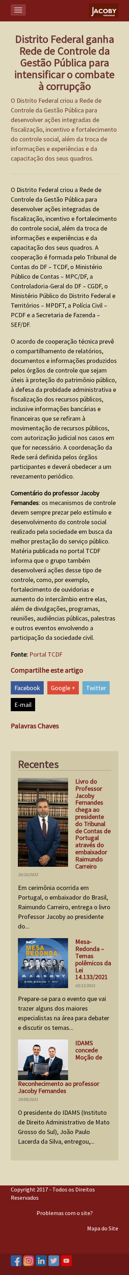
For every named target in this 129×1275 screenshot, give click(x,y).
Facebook (27, 688)
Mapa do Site (102, 1228)
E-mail (23, 704)
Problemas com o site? (65, 1212)
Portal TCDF (45, 654)
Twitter (96, 688)
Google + (63, 688)
